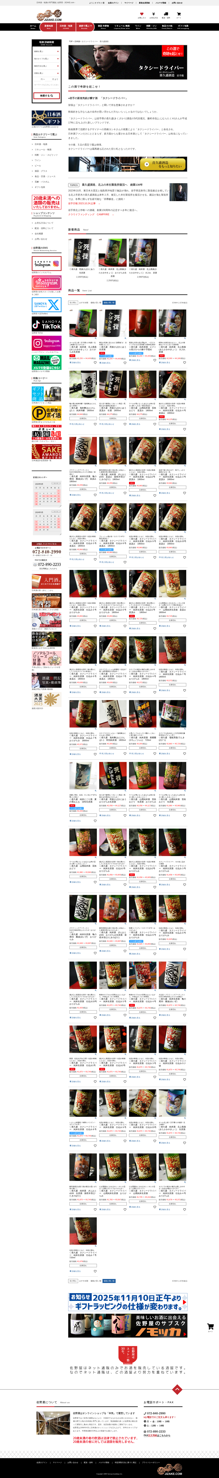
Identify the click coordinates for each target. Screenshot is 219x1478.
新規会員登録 (144, 3)
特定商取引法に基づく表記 (125, 1462)
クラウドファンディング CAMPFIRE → (91, 214)
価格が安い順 (96, 303)
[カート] (179, 14)
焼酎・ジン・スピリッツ (46, 155)
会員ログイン (113, 3)
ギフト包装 (40, 187)
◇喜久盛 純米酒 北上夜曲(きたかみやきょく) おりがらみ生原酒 (112, 272)
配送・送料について (44, 228)
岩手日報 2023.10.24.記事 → (84, 203)
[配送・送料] (166, 14)
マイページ (128, 3)
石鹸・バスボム (42, 182)
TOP (71, 41)
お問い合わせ (177, 3)
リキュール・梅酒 (43, 149)
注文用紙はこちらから (48, 569)
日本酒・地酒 (41, 144)
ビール (38, 165)
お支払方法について (44, 223)
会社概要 (39, 233)
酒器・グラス (41, 171)
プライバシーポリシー (151, 1462)
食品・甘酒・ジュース (45, 176)
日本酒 (77, 41)
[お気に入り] (141, 14)
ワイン (38, 160)
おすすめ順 (83, 303)
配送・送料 (88, 1462)
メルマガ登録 (160, 3)
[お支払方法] (153, 14)
